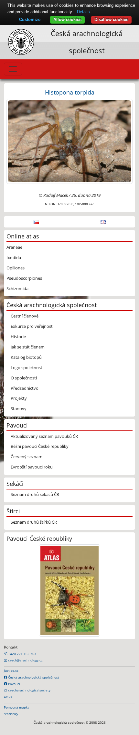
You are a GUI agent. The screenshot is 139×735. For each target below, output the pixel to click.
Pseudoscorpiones (24, 278)
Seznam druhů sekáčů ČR (35, 494)
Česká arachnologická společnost (33, 677)
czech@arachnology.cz (25, 660)
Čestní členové (24, 316)
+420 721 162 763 (21, 653)
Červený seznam (26, 456)
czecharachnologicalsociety (28, 690)
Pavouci (13, 683)
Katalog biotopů (26, 357)
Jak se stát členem (28, 347)
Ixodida (13, 257)
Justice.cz (11, 670)
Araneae (14, 247)
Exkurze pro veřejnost (32, 326)
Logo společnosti (27, 367)
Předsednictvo (24, 388)
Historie (18, 336)
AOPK (8, 697)
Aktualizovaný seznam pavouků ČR (44, 436)
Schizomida (17, 288)
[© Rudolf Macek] (69, 141)
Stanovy (19, 408)
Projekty (19, 398)
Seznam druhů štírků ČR (34, 522)
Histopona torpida (69, 92)
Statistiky (11, 713)
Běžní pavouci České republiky (40, 446)
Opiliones (15, 268)
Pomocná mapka (16, 707)
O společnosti (24, 378)
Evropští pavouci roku (32, 467)
